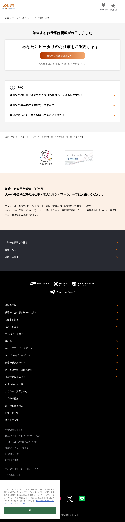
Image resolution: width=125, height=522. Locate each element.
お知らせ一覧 (12, 413)
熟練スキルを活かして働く (16, 448)
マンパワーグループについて (20, 355)
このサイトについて (17, 503)
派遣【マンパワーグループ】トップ (20, 18)
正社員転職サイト (13, 475)
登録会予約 (10, 305)
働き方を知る (12, 326)
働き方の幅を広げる (15, 377)
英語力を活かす (12, 454)
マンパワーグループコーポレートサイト (22, 469)
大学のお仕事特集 (14, 405)
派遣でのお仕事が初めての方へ (21, 312)
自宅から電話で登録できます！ (62, 55)
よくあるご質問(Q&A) (16, 391)
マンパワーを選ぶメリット (18, 334)
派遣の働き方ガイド (15, 362)
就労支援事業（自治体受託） (20, 369)
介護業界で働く (12, 460)
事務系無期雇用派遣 (13, 430)
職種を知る (10, 249)
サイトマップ (12, 420)
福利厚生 (9, 341)
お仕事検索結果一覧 (59, 137)
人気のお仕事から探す (16, 242)
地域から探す (12, 257)
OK (29, 510)
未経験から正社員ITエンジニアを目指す (22, 436)
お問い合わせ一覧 (14, 384)
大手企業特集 (12, 398)
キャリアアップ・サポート (18, 348)
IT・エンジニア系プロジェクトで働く (21, 442)
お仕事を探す (43, 18)
